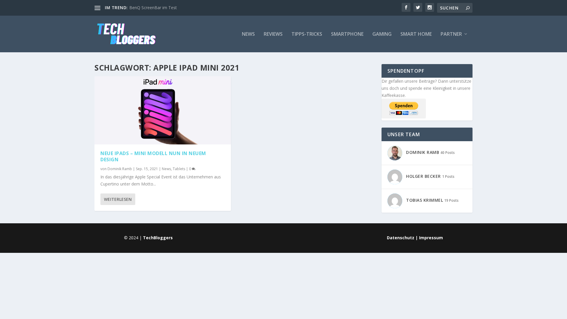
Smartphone (347, 34)
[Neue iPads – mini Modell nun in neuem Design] (162, 110)
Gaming (382, 34)
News (248, 34)
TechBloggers (158, 237)
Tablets (179, 168)
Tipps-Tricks (306, 34)
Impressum (431, 237)
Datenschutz (400, 237)
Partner (451, 34)
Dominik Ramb (119, 168)
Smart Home (416, 34)
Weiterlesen (118, 199)
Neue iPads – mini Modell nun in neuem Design (153, 156)
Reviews (273, 34)
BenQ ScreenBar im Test (153, 7)
